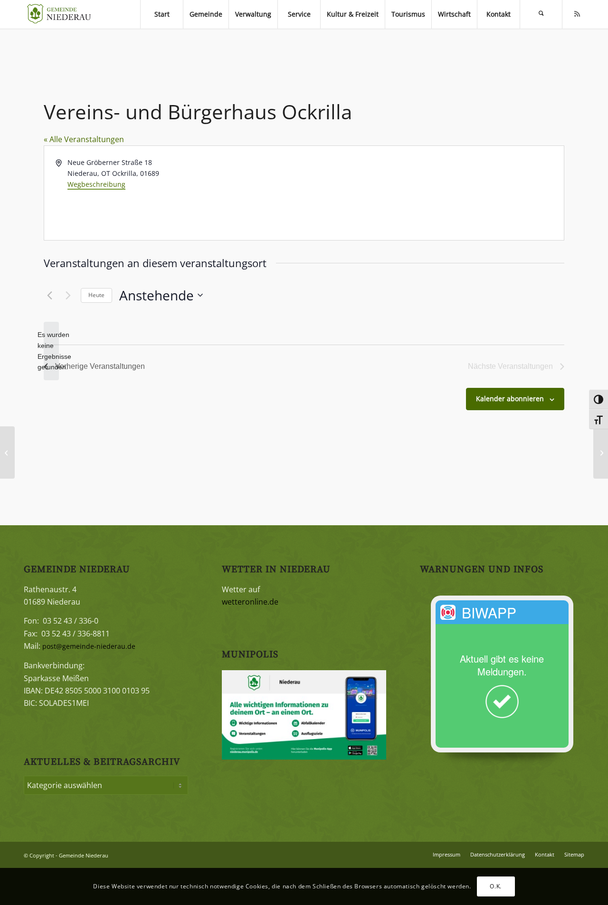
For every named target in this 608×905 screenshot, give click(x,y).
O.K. (495, 886)
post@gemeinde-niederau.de (88, 646)
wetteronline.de (250, 602)
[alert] (51, 351)
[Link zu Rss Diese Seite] (577, 14)
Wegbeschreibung (96, 184)
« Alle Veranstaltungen (84, 139)
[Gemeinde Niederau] (61, 14)
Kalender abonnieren (510, 398)
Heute (96, 295)
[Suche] (541, 14)
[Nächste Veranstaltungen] (68, 295)
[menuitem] (161, 14)
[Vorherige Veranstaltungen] (49, 295)
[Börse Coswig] (7, 452)
